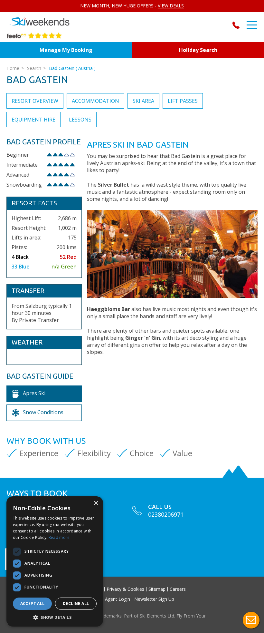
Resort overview (35, 100)
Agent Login (117, 599)
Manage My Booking (66, 50)
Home (12, 68)
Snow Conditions (43, 412)
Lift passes (183, 100)
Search (34, 68)
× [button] (95, 503)
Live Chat (251, 620)
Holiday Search (198, 50)
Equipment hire (33, 119)
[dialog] (54, 561)
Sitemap (156, 589)
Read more (59, 537)
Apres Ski (34, 393)
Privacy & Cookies (125, 589)
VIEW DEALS (171, 6)
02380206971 (237, 25)
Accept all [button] (32, 603)
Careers (178, 589)
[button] (55, 617)
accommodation (95, 100)
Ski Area (143, 100)
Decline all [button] (76, 603)
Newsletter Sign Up (154, 599)
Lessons (80, 119)
